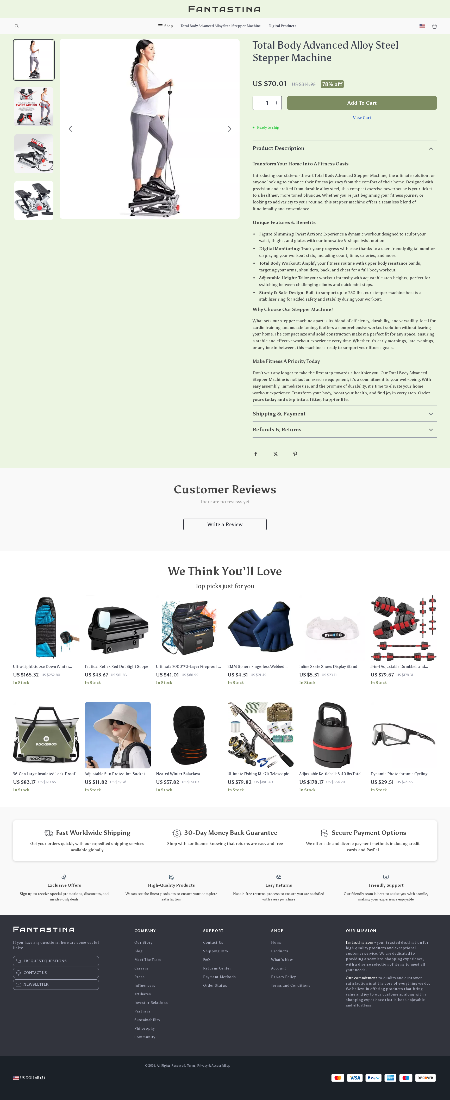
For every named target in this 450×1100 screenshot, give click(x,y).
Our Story (143, 942)
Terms (191, 1065)
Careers (141, 968)
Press (139, 977)
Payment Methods (219, 977)
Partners (142, 1011)
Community (144, 1037)
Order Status (215, 985)
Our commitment (361, 978)
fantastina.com (359, 942)
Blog (138, 951)
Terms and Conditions (290, 985)
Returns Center (217, 968)
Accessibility (220, 1065)
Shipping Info (215, 951)
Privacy (202, 1065)
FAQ (206, 960)
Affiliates (142, 994)
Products (279, 951)
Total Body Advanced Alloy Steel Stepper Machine (221, 26)
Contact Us (213, 942)
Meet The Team (147, 960)
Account (278, 968)
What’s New (282, 960)
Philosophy (144, 1028)
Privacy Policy (283, 977)
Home (276, 942)
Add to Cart (362, 103)
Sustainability (147, 1020)
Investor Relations (151, 1002)
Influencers (144, 985)
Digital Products (282, 26)
